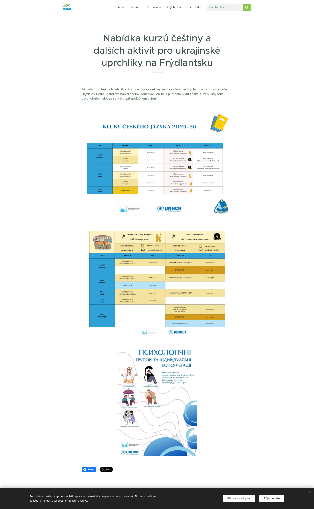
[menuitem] (120, 7)
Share (90, 469)
